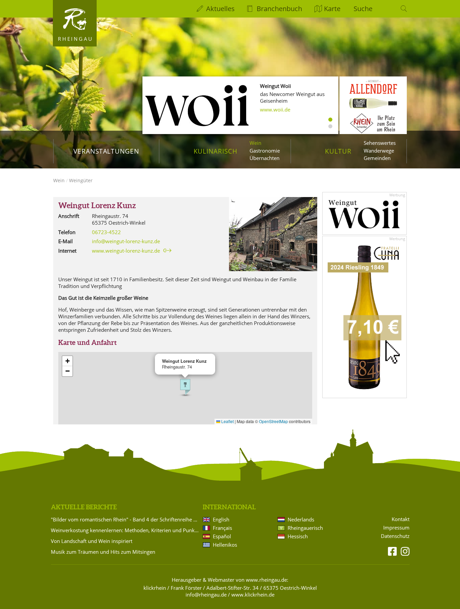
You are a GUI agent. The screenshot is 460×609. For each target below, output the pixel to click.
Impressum (396, 527)
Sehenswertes (380, 142)
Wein (255, 142)
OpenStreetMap (273, 421)
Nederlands (301, 519)
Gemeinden (377, 158)
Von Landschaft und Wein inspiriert (91, 541)
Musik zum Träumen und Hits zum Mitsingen (103, 551)
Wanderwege (379, 150)
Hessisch (298, 536)
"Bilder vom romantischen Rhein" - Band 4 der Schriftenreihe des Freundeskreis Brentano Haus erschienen (125, 519)
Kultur (338, 151)
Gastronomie (265, 150)
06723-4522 (106, 232)
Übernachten (265, 158)
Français (222, 527)
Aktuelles (220, 8)
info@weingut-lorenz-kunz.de (126, 241)
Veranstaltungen (106, 151)
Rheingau (75, 38)
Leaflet (227, 421)
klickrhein (154, 587)
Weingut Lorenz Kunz (97, 205)
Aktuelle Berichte (84, 507)
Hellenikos (225, 544)
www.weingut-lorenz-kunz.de (126, 250)
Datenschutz (395, 536)
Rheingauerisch (305, 527)
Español (222, 536)
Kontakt (400, 519)
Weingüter (81, 180)
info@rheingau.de (206, 594)
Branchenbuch (279, 8)
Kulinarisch (215, 151)
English (221, 519)
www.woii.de (275, 109)
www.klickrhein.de (252, 594)
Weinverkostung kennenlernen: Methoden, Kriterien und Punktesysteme (125, 530)
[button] (185, 387)
